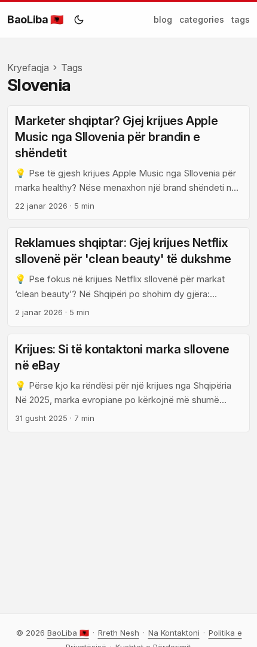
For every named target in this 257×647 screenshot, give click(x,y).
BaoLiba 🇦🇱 (35, 19)
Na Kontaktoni (174, 632)
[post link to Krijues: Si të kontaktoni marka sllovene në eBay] (128, 383)
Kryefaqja (28, 68)
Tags (71, 68)
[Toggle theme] (79, 20)
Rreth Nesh (118, 632)
